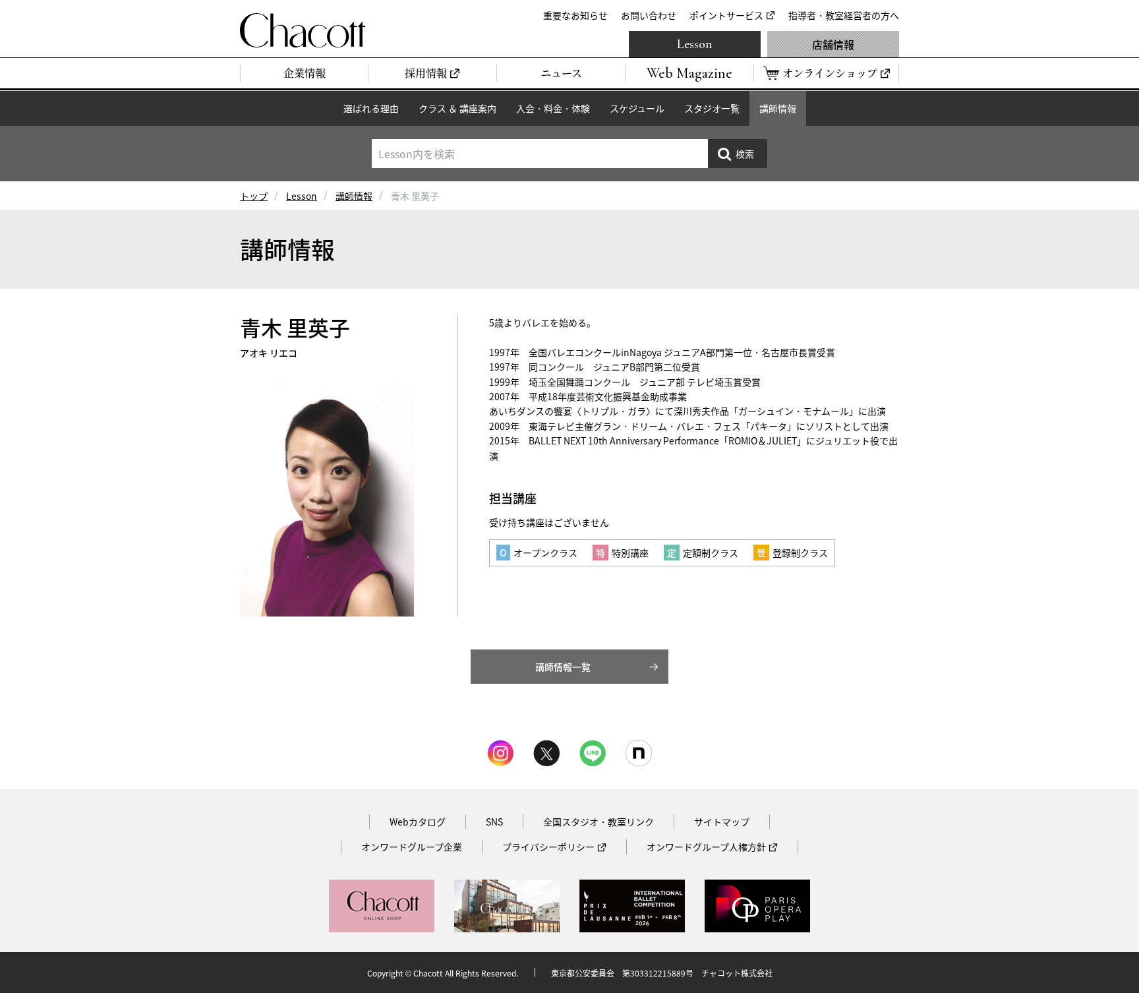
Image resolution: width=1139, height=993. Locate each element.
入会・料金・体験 (553, 108)
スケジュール (637, 108)
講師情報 (777, 108)
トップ (254, 195)
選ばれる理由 (371, 108)
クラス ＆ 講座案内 (457, 108)
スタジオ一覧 (712, 108)
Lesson (695, 44)
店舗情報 (833, 44)
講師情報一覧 (563, 666)
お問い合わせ (648, 15)
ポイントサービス (726, 15)
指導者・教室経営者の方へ (843, 15)
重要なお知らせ (575, 15)
